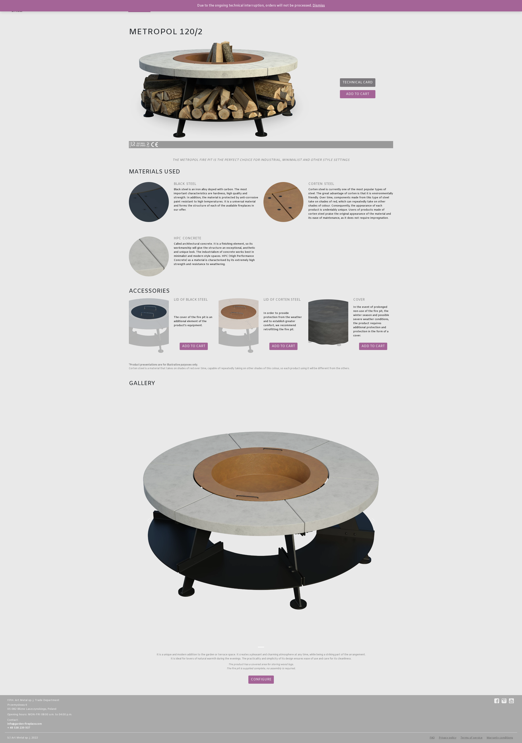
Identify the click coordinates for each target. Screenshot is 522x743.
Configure (261, 679)
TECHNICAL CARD (358, 82)
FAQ (432, 738)
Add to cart (357, 94)
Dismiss (319, 5)
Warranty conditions (500, 738)
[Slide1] (261, 647)
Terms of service (471, 738)
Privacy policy (447, 738)
